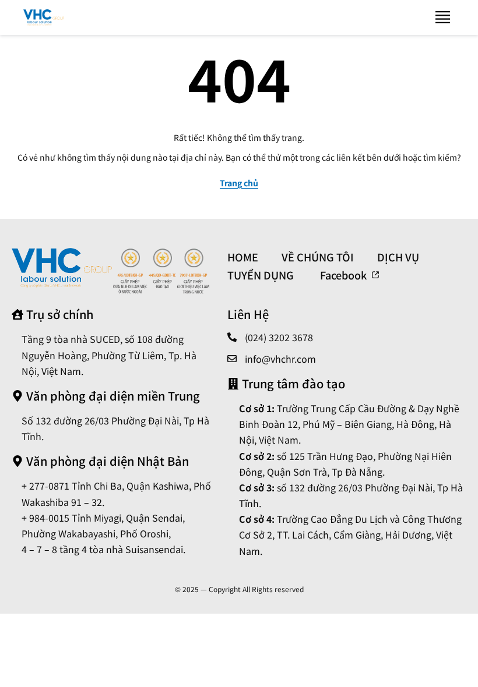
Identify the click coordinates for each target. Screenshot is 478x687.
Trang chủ (239, 183)
